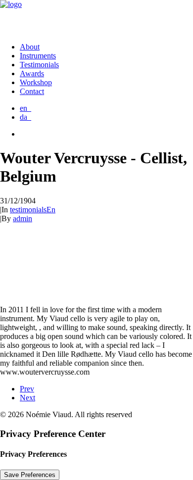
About (30, 47)
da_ (25, 117)
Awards (32, 73)
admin (22, 218)
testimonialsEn (32, 209)
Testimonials (39, 64)
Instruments (38, 55)
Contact (32, 91)
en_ (25, 108)
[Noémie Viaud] (96, 17)
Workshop (36, 82)
